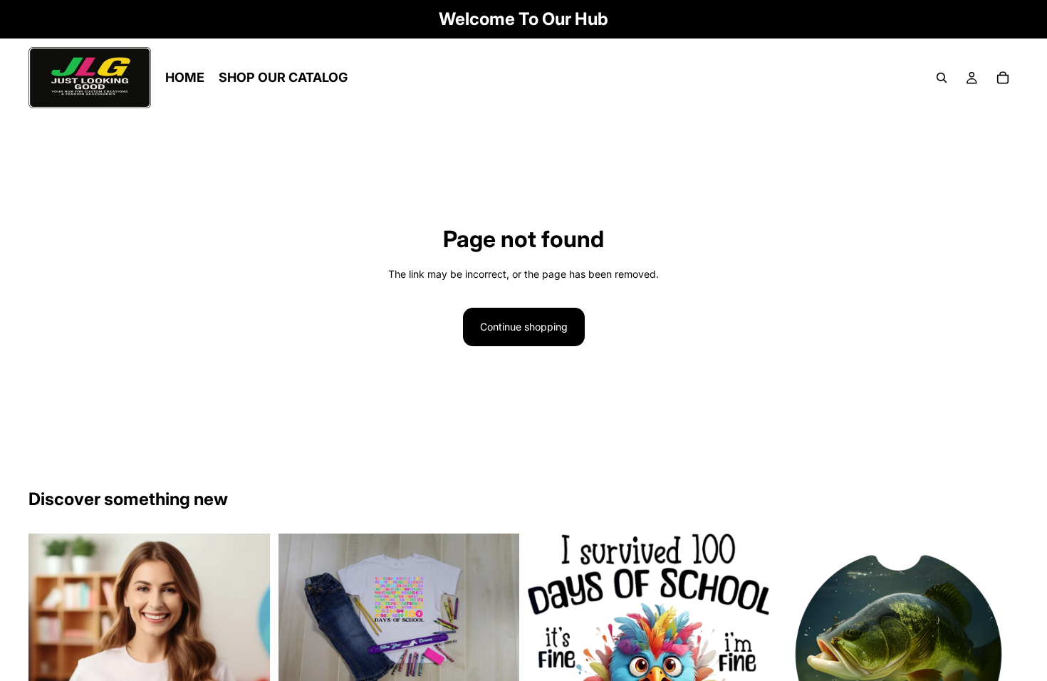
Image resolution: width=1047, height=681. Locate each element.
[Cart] (1003, 77)
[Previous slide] (799, 654)
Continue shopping (524, 327)
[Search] (941, 77)
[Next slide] (997, 654)
